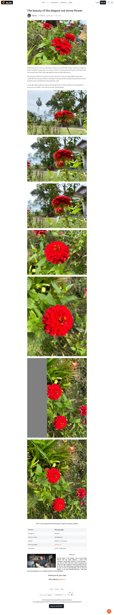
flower (57, 589)
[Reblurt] (69, 592)
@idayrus (58, 545)
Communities (54, 2)
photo (51, 589)
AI (48, 2)
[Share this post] (72, 592)
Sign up (103, 2)
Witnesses (64, 2)
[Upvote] (54, 595)
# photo (42, 16)
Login (97, 2)
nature (62, 589)
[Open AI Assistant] (109, 611)
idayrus (34, 15)
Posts (43, 2)
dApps (70, 2)
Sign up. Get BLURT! (56, 606)
